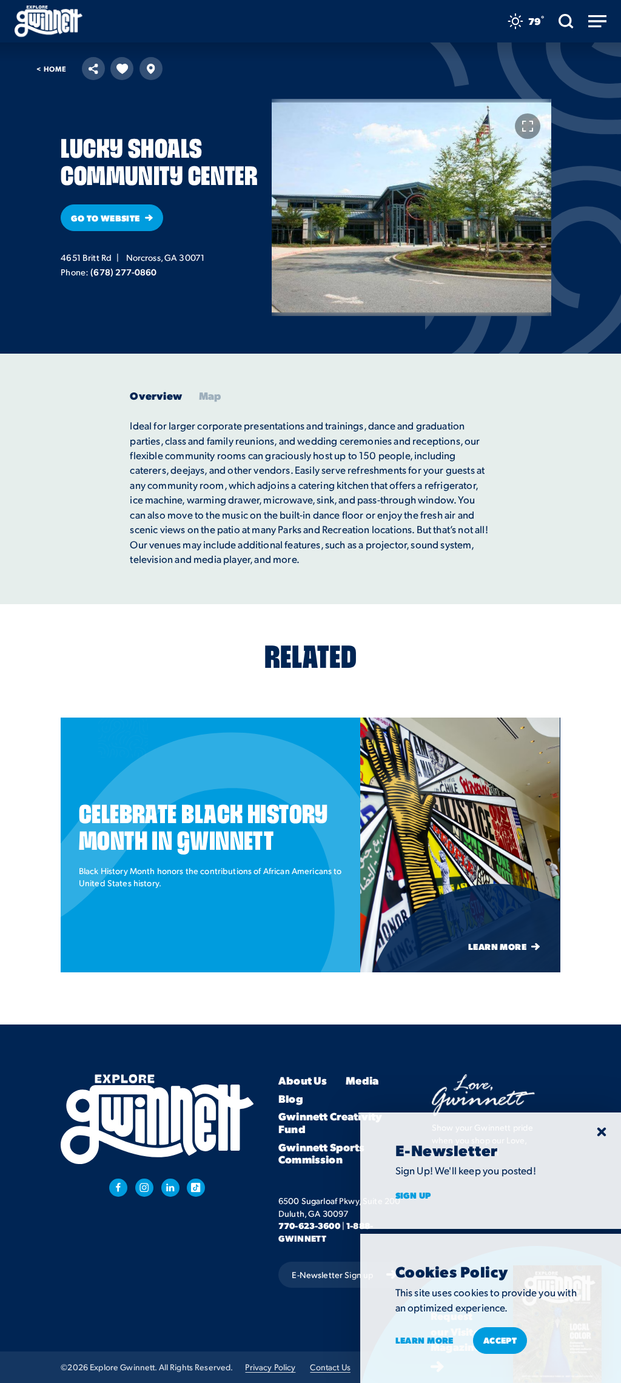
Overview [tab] (155, 396)
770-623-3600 (309, 1225)
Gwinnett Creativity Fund (330, 1122)
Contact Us (330, 1367)
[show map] (151, 68)
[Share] (93, 68)
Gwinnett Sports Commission (321, 1153)
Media (362, 1080)
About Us (302, 1080)
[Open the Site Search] (566, 21)
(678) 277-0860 (123, 272)
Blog (290, 1098)
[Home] (48, 21)
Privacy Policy (270, 1367)
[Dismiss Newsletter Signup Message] (601, 1131)
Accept (500, 1339)
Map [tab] (210, 396)
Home (51, 69)
